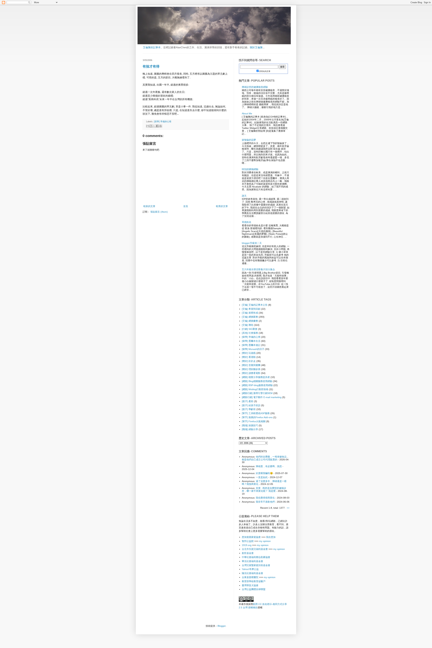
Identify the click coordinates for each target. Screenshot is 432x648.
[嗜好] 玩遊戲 (249, 353)
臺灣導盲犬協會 (250, 585)
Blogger (222, 626)
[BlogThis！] (151, 126)
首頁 (185, 206)
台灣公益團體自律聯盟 (253, 589)
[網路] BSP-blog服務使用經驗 (257, 385)
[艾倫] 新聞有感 (250, 312)
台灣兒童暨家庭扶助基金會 (256, 565)
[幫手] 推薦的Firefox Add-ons (257, 417)
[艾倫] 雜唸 (247, 325)
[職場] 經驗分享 (250, 429)
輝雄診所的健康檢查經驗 (255, 87)
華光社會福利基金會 (252, 561)
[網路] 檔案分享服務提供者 (256, 377)
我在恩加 (271, 537)
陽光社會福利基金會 (252, 573)
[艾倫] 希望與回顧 (251, 309)
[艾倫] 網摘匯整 (250, 316)
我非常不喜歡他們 (265, 501)
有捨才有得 (151, 66)
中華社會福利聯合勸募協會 (256, 557)
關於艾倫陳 (256, 47)
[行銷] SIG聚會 (249, 329)
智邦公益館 (248, 541)
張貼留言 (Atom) (159, 211)
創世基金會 (248, 553)
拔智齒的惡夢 (249, 139)
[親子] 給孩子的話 (251, 405)
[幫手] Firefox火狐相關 (253, 421)
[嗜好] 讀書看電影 (251, 373)
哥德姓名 (246, 222)
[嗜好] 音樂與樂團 (251, 365)
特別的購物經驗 (250, 169)
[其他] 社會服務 (250, 333)
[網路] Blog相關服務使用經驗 (257, 381)
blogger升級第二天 (252, 243)
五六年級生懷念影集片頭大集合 (258, 269)
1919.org (246, 545)
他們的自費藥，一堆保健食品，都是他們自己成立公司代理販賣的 (265, 458)
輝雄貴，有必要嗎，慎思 (269, 466)
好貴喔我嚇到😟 (264, 473)
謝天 (244, 195)
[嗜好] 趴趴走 (249, 361)
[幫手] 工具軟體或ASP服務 (256, 413)
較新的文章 (149, 206)
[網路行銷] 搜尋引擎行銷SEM (257, 393)
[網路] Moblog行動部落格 (255, 389)
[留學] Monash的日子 (253, 349)
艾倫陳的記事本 (152, 47)
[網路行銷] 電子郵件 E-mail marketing (261, 397)
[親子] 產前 (247, 401)
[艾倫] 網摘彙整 (250, 321)
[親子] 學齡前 (249, 409)
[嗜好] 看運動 (249, 357)
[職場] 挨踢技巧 (250, 425)
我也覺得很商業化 (265, 497)
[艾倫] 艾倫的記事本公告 (254, 304)
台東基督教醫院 (250, 577)
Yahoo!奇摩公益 (250, 569)
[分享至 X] (154, 126)
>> (288, 507)
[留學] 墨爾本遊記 (251, 345)
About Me (247, 113)
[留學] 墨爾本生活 (251, 341)
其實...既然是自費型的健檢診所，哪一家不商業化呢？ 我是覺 (264, 489)
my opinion (265, 541)
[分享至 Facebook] (157, 126)
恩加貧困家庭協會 (251, 537)
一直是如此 (262, 477)
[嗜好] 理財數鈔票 (251, 369)
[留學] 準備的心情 (162, 121)
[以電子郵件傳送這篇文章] (147, 126)
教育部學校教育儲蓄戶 (253, 581)
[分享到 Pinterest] (160, 126)
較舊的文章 (222, 206)
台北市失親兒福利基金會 (255, 549)
